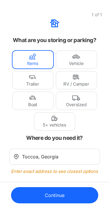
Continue (55, 195)
